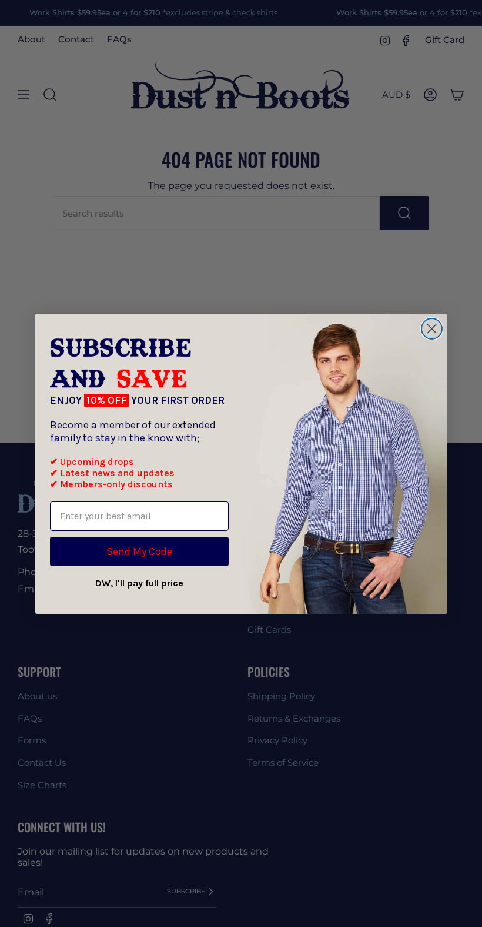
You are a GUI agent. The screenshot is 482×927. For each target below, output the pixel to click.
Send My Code (139, 551)
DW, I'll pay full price (139, 583)
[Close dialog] (431, 328)
